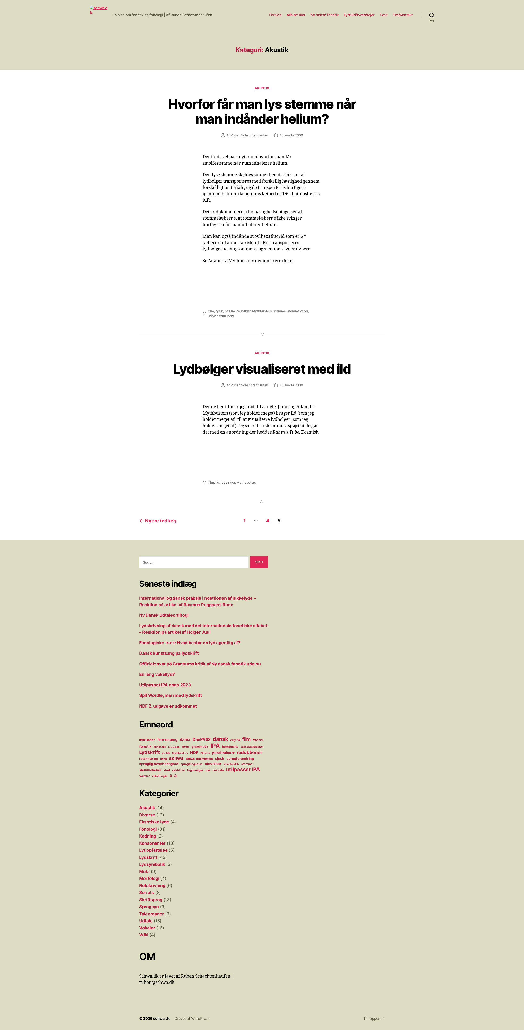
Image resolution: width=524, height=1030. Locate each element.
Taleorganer (151, 913)
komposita (230, 747)
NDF (194, 752)
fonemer (258, 740)
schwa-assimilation (199, 758)
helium (230, 311)
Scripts (146, 892)
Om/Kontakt (403, 15)
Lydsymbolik (152, 864)
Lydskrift (149, 752)
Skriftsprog (150, 899)
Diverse (147, 814)
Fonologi (148, 829)
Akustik (262, 88)
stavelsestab (231, 764)
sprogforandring (240, 758)
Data (383, 15)
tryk (208, 770)
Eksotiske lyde (154, 821)
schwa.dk (161, 1018)
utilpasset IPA (243, 769)
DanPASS (202, 739)
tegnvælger (195, 770)
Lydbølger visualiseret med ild (262, 369)
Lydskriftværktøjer (359, 15)
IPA (215, 745)
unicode (218, 770)
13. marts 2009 (291, 385)
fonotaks (160, 746)
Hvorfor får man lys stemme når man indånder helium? (262, 111)
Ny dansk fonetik (325, 15)
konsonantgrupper (252, 746)
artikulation (147, 740)
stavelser (213, 764)
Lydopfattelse (153, 850)
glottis (185, 746)
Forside (275, 15)
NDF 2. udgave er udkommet (168, 706)
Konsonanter (152, 843)
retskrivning (148, 759)
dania (185, 739)
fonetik (145, 746)
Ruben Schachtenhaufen (249, 135)
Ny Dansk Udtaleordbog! (164, 615)
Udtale (145, 920)
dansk (220, 739)
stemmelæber (297, 311)
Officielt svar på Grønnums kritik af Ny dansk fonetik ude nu (200, 663)
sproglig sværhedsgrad (158, 764)
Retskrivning (152, 885)
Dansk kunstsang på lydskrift (169, 653)
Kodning (147, 836)
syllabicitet (178, 770)
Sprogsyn (149, 906)
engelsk (235, 740)
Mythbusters (262, 311)
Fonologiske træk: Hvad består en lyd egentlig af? (190, 642)
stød (167, 770)
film (211, 311)
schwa (176, 758)
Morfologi (149, 878)
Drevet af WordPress (192, 1018)
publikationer (223, 753)
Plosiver (205, 753)
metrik (166, 753)
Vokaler (144, 776)
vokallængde (160, 776)
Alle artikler (296, 15)
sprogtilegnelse (192, 764)
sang (163, 758)
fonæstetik (173, 747)
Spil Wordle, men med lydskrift (170, 695)
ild (217, 482)
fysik (219, 311)
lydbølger (243, 311)
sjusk (219, 758)
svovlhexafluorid (221, 316)
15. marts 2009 (291, 135)
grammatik (199, 747)
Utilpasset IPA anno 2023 (165, 684)
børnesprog (167, 739)
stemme (279, 311)
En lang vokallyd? (157, 674)
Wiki (143, 934)
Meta (144, 871)
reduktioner (249, 752)
